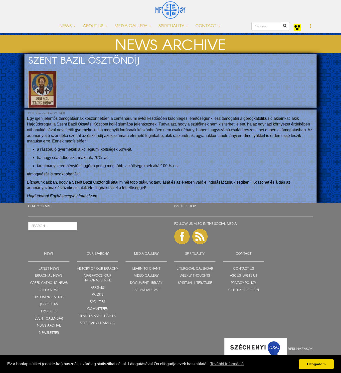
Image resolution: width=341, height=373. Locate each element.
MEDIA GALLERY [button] (132, 26)
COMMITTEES (97, 309)
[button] (311, 26)
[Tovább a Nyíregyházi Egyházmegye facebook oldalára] (182, 236)
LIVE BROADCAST (146, 290)
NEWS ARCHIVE (49, 325)
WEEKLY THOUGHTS (195, 275)
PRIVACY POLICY (243, 283)
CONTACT (243, 253)
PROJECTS (48, 311)
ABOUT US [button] (94, 26)
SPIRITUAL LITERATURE (195, 283)
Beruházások (300, 349)
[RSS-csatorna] (200, 236)
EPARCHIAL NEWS (48, 275)
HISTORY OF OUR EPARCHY (97, 268)
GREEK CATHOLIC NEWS (49, 283)
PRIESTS (97, 294)
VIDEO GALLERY (146, 275)
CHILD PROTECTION (243, 290)
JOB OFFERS (49, 304)
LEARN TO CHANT (146, 268)
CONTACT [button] (206, 26)
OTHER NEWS (49, 290)
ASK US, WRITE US (243, 275)
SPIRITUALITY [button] (172, 26)
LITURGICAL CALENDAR (195, 268)
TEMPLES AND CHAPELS (97, 316)
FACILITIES (97, 302)
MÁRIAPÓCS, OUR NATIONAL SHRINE (97, 278)
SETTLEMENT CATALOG (97, 323)
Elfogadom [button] (316, 364)
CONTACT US (243, 268)
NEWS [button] (66, 26)
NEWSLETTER (49, 333)
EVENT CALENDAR (49, 318)
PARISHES (98, 287)
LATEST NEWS (48, 268)
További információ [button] (227, 364)
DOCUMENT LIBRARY (146, 283)
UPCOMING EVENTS (49, 297)
